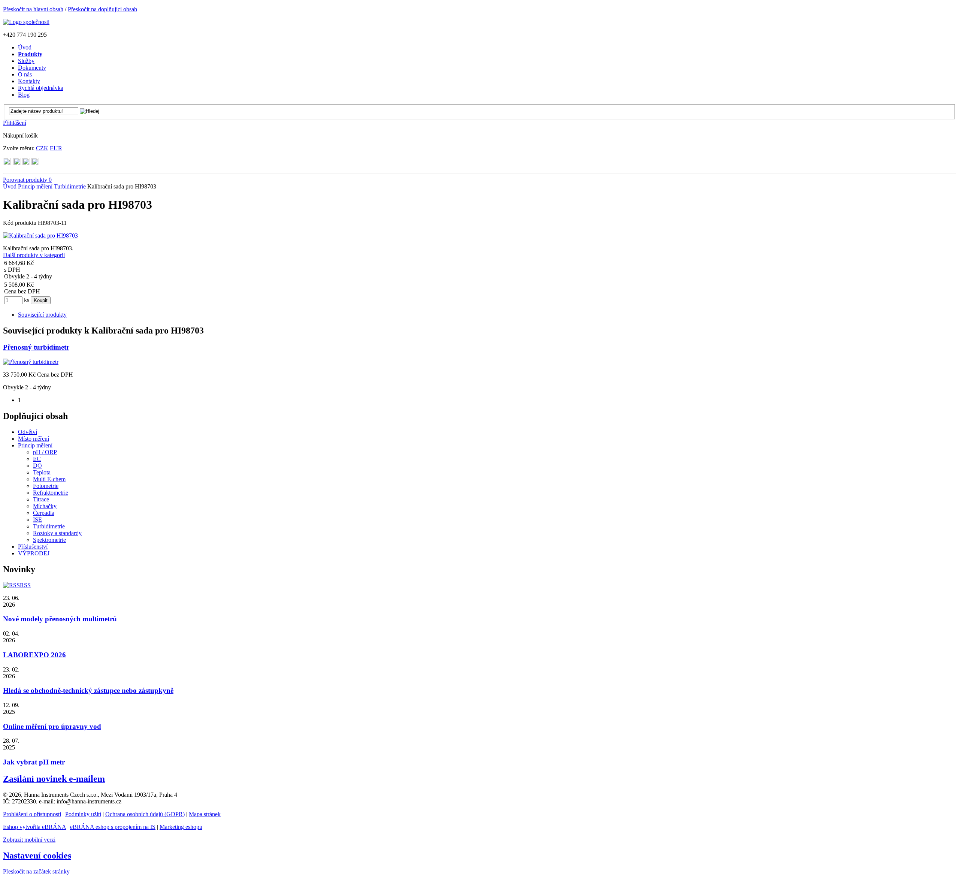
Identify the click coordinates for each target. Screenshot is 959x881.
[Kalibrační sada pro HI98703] (40, 235)
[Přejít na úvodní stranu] (26, 22)
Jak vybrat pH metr (34, 762)
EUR (56, 148)
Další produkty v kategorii (34, 255)
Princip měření (35, 186)
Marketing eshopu (181, 827)
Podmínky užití (83, 814)
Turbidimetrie (70, 186)
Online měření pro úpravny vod (52, 726)
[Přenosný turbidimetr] (30, 362)
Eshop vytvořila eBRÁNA (34, 827)
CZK (42, 148)
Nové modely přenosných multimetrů (60, 619)
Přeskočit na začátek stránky (36, 871)
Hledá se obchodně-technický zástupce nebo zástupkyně (88, 690)
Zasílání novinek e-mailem (54, 779)
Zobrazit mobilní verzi (29, 839)
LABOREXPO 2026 (34, 655)
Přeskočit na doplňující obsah (102, 9)
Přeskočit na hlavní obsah (33, 9)
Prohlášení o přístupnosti (32, 814)
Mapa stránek (205, 814)
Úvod (9, 186)
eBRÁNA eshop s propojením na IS (112, 827)
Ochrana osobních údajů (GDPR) (145, 814)
